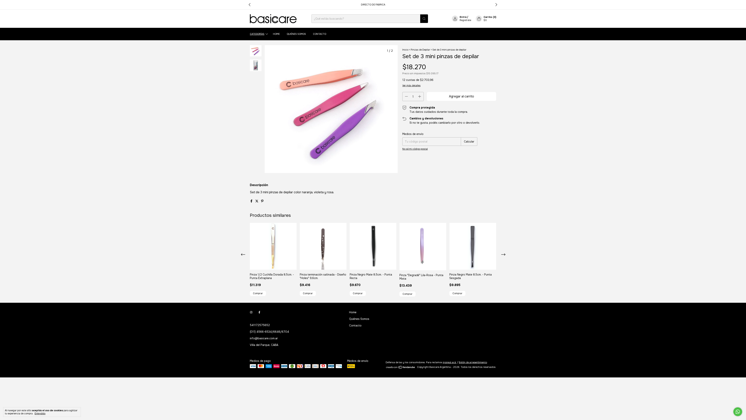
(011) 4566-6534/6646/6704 (269, 331)
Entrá (463, 17)
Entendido (40, 413)
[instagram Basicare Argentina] (251, 312)
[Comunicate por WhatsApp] (737, 411)
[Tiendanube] (401, 368)
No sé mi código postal (415, 148)
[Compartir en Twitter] (257, 201)
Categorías (257, 34)
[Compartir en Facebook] (252, 201)
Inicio (405, 49)
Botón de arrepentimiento (473, 362)
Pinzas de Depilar (420, 49)
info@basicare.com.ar (264, 338)
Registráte (465, 20)
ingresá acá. (450, 362)
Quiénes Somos (296, 34)
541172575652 (260, 325)
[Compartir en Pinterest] (262, 201)
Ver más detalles (411, 85)
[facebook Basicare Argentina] (259, 312)
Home (276, 34)
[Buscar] (424, 18)
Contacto (319, 34)
